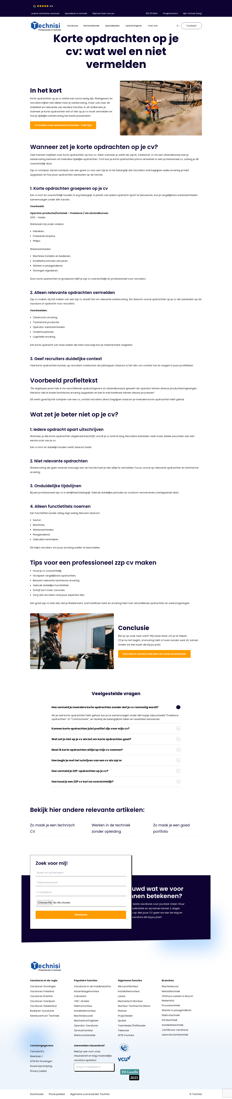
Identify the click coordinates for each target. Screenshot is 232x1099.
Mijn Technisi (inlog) (192, 13)
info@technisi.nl (170, 13)
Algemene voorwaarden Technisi (90, 1094)
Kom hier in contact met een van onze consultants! (154, 654)
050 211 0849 (151, 13)
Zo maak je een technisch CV (52, 828)
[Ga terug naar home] (46, 25)
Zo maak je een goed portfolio (171, 828)
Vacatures (72, 25)
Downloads (37, 1094)
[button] (43, 6)
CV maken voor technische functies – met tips (63, 125)
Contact (191, 25)
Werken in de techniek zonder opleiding (111, 828)
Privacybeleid (57, 1094)
